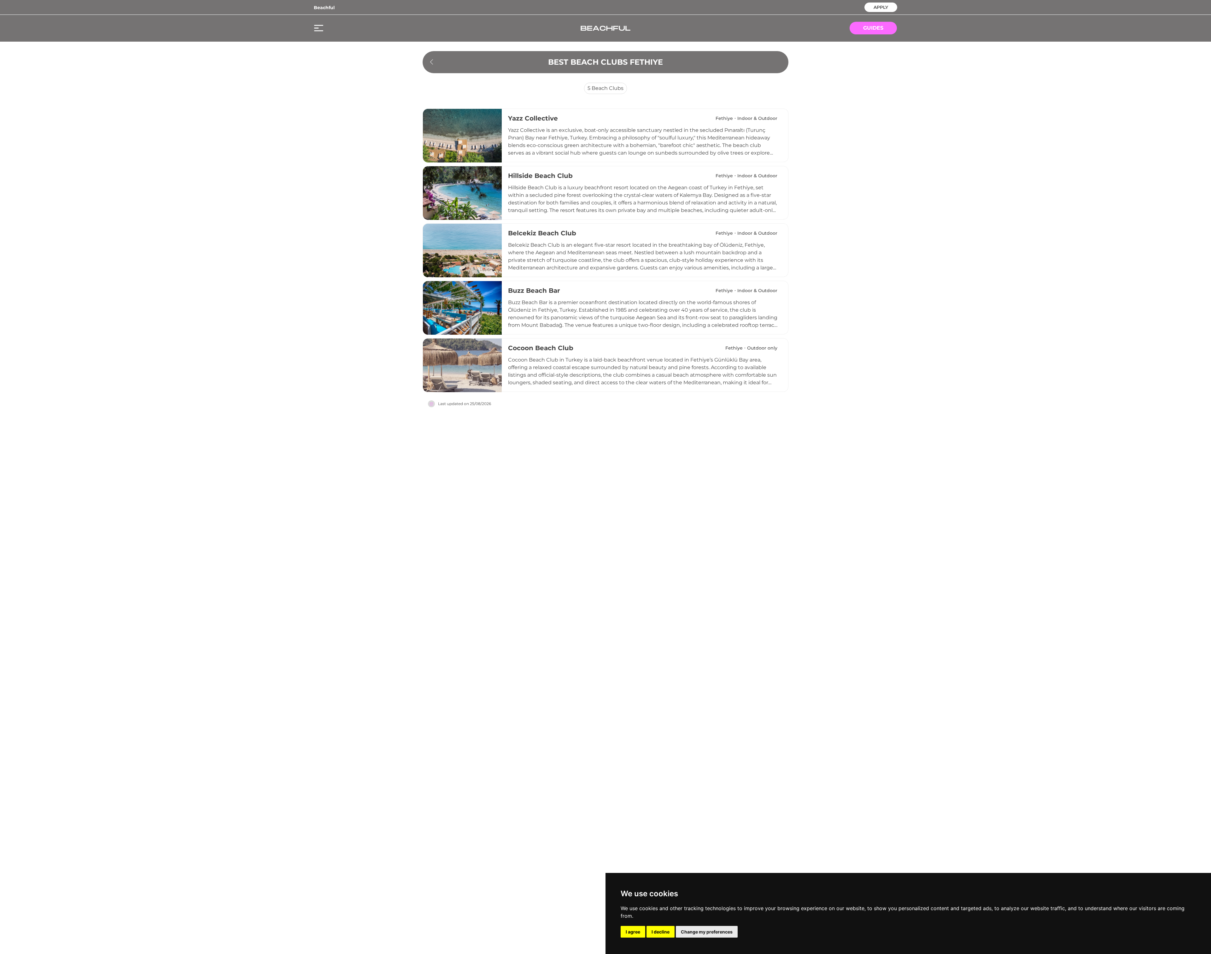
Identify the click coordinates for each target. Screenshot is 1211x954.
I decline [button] (661, 931)
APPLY (881, 6)
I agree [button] (633, 931)
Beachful (324, 7)
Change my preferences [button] (707, 931)
